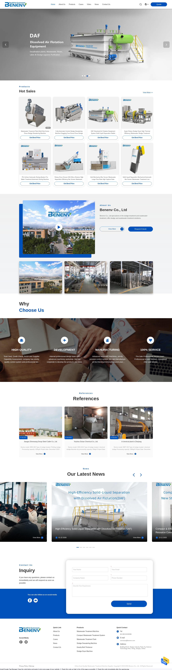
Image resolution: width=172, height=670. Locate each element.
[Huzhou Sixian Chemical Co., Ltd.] (86, 423)
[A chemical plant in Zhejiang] (131, 423)
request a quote (141, 229)
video (89, 4)
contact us (106, 4)
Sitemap (31, 666)
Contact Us (57, 647)
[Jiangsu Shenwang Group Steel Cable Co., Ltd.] (40, 423)
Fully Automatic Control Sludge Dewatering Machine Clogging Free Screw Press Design (69, 132)
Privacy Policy (23, 666)
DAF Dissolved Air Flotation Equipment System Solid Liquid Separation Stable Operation (103, 132)
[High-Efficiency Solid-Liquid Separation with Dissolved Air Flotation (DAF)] (99, 541)
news (97, 4)
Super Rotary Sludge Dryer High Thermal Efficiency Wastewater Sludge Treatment (137, 132)
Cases (55, 639)
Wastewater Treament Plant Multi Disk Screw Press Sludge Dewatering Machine (35, 132)
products (72, 4)
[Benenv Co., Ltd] (16, 4)
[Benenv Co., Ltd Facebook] (21, 642)
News (55, 643)
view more (148, 92)
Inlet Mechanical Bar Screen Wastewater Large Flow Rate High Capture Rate (103, 178)
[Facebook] (29, 600)
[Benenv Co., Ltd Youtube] (26, 642)
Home (53, 4)
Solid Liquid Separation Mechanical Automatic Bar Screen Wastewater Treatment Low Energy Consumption (137, 178)
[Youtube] (35, 600)
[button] (82, 76)
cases (81, 4)
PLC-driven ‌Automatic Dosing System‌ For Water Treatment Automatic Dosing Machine (35, 178)
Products (56, 635)
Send (129, 604)
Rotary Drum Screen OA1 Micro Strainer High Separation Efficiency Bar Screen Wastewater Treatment (69, 178)
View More (39, 454)
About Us (56, 631)
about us (62, 4)
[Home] (30, 632)
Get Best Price (35, 137)
